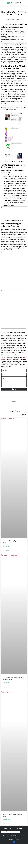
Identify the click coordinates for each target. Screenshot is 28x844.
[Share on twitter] (10, 404)
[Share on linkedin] (14, 404)
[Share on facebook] (7, 404)
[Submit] (23, 832)
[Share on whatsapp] (17, 404)
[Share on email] (20, 404)
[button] (2, 3)
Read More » (6, 546)
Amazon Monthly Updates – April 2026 (13, 815)
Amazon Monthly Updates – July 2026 (13, 542)
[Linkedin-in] (14, 842)
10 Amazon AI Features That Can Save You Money (13, 678)
